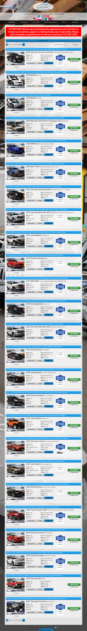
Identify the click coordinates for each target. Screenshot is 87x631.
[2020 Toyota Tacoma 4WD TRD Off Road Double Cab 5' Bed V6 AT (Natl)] (15, 516)
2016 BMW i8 (33, 75)
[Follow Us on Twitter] (41, 16)
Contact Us (14, 626)
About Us (9, 626)
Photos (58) (31, 200)
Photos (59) (31, 452)
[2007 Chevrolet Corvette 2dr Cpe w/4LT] (15, 607)
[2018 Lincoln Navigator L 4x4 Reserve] (15, 401)
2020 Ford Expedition (38, 304)
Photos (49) (31, 108)
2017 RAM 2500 (46, 281)
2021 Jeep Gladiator (37, 235)
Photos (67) (31, 63)
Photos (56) (31, 498)
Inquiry (40, 63)
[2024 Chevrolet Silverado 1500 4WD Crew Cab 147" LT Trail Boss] (15, 195)
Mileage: (43, 60)
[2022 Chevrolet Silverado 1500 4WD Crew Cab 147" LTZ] (15, 333)
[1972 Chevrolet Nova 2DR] (15, 584)
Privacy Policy (18, 626)
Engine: (42, 56)
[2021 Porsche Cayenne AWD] (15, 264)
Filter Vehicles (44, 40)
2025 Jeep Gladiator (37, 418)
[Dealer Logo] (43, 7)
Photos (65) (31, 269)
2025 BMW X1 (40, 144)
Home (7, 626)
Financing (48, 63)
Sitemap (45, 627)
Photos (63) (31, 154)
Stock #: (28, 55)
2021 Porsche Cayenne (36, 258)
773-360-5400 (59, 14)
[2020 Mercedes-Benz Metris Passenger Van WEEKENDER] (15, 127)
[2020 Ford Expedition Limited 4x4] (15, 310)
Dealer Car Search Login (34, 627)
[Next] (23, 44)
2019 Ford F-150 (42, 167)
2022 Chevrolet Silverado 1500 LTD (50, 212)
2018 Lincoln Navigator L (39, 395)
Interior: (28, 56)
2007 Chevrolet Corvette (40, 601)
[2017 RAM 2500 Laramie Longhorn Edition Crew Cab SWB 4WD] (15, 287)
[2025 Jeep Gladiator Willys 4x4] (15, 424)
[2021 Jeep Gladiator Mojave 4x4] (15, 241)
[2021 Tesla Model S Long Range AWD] (15, 470)
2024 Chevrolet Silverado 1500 (48, 189)
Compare (16, 66)
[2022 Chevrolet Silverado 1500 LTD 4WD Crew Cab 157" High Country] (15, 218)
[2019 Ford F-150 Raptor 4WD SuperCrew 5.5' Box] (15, 172)
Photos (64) (31, 406)
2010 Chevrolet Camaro (39, 533)
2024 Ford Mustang (37, 350)
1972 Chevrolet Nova (35, 578)
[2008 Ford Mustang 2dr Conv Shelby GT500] (15, 378)
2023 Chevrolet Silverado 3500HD (49, 52)
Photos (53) (31, 86)
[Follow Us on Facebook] (39, 16)
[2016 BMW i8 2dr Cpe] (15, 81)
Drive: (27, 60)
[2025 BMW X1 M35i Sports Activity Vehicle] (15, 149)
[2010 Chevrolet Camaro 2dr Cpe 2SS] (15, 538)
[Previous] (7, 44)
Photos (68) (31, 131)
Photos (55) (31, 543)
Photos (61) (31, 314)
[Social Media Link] (46, 16)
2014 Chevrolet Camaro (40, 556)
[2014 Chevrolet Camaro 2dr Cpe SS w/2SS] (15, 561)
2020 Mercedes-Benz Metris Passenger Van (47, 121)
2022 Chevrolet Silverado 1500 (45, 327)
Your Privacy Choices (51, 627)
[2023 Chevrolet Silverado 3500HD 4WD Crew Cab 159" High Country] (15, 58)
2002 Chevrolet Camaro (42, 441)
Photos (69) (31, 337)
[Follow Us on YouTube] (43, 16)
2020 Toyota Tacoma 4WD (50, 510)
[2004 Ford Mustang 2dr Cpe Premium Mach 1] (15, 493)
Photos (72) (31, 246)
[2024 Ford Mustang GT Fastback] (15, 355)
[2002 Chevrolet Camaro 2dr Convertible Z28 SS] (15, 447)
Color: (27, 58)
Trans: (42, 58)
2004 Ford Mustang (41, 487)
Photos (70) (31, 429)
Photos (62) (31, 292)
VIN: (42, 55)
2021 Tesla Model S (39, 464)
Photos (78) (31, 589)
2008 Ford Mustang (41, 373)
